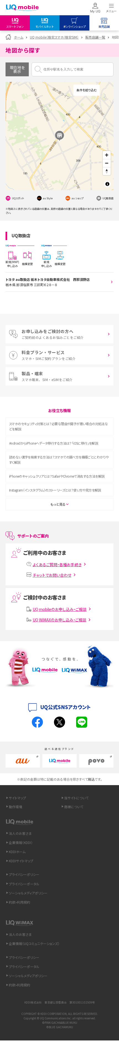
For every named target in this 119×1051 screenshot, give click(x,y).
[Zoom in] (107, 155)
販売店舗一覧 (95, 37)
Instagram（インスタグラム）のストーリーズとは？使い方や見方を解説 (55, 490)
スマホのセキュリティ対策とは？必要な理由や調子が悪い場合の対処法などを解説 (58, 426)
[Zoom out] (107, 163)
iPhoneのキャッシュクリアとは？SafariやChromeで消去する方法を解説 (56, 476)
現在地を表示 (17, 69)
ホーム (18, 37)
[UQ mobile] (22, 8)
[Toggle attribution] (107, 184)
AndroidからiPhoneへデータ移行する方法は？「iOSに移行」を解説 (53, 443)
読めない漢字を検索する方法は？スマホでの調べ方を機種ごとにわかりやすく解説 (58, 460)
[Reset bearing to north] (107, 171)
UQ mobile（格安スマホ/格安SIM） (54, 37)
